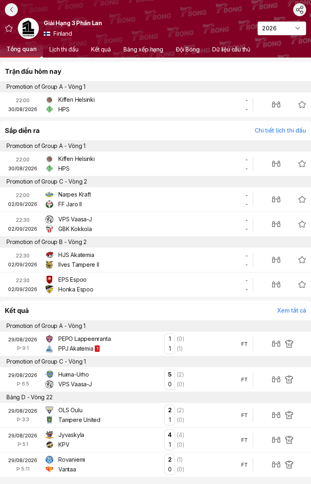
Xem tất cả (291, 310)
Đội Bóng (188, 49)
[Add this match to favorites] (302, 105)
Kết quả (101, 49)
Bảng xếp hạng (143, 49)
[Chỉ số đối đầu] (276, 105)
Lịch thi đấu (64, 49)
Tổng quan (21, 48)
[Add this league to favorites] (9, 28)
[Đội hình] (289, 344)
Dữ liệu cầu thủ (231, 49)
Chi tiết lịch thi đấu (280, 130)
